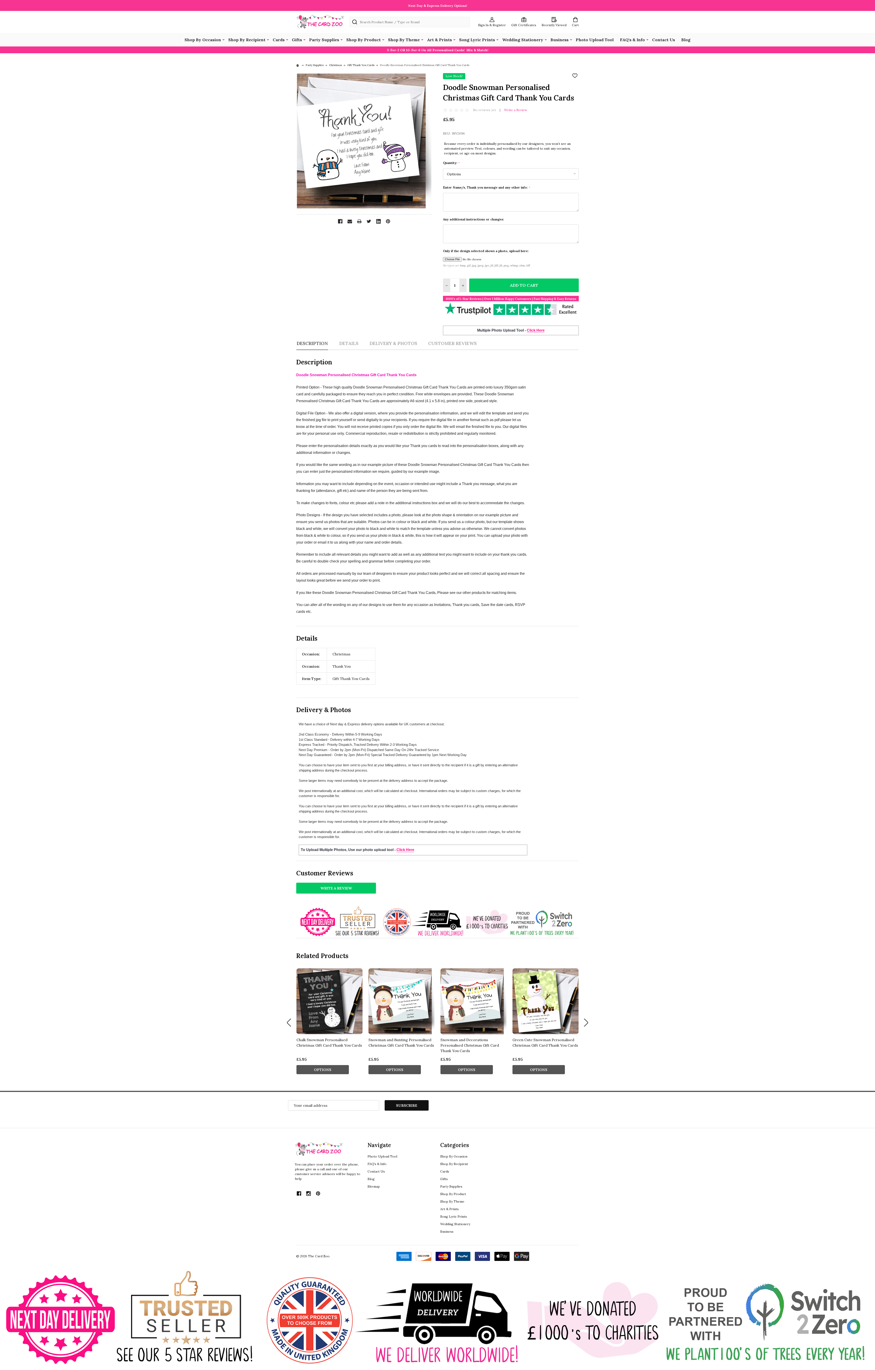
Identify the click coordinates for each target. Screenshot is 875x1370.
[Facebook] (340, 221)
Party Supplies (324, 39)
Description (312, 343)
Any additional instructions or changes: (473, 219)
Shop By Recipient (246, 39)
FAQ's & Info (632, 39)
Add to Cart (524, 285)
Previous (288, 1023)
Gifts (297, 39)
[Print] (359, 221)
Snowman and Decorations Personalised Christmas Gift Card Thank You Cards (469, 1045)
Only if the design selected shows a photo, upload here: (486, 251)
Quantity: (451, 163)
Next (586, 1023)
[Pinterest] (388, 221)
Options (322, 1069)
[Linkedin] (378, 221)
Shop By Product (363, 39)
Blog (685, 39)
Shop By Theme (404, 39)
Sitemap (374, 1186)
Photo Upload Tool (595, 39)
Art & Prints (439, 39)
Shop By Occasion (203, 39)
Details (348, 343)
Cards (279, 39)
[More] (223, 39)
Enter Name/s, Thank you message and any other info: (486, 187)
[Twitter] (369, 221)
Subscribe (406, 1105)
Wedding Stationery (522, 39)
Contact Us (663, 39)
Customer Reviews (452, 343)
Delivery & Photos (393, 343)
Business (560, 39)
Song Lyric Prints (477, 39)
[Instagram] (308, 1193)
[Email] (350, 221)
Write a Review (515, 110)
